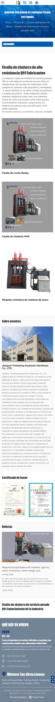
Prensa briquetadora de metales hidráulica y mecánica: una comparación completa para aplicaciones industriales (26, 641)
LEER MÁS (7, 590)
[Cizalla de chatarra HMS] (27, 207)
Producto (19, 23)
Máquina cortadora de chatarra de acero (25, 300)
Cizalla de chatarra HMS (15, 236)
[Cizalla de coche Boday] (27, 143)
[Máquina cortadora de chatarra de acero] (27, 270)
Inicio (8, 23)
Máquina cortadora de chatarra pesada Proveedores (25, 390)
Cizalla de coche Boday (15, 173)
